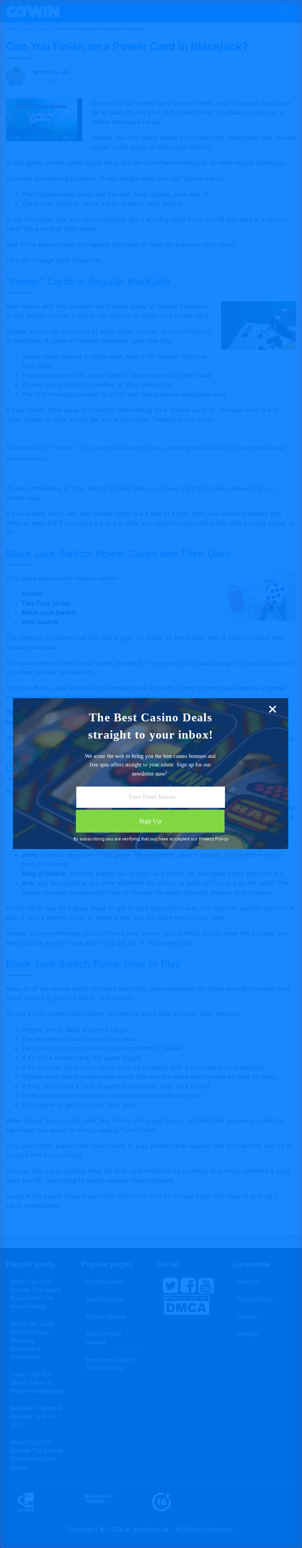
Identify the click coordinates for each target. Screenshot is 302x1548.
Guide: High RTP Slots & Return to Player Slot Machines (37, 1382)
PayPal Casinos (105, 1281)
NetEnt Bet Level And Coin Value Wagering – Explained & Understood (31, 1340)
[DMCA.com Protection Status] (186, 1304)
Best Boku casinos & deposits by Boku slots (36, 1416)
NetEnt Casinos (105, 1299)
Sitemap (247, 1333)
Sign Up (150, 821)
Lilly (65, 72)
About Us (248, 1281)
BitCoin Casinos (105, 1316)
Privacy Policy (255, 1299)
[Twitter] (171, 1285)
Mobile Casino (19, 28)
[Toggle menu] (285, 11)
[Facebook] (188, 1285)
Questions (45, 28)
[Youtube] (206, 1285)
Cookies (247, 1316)
